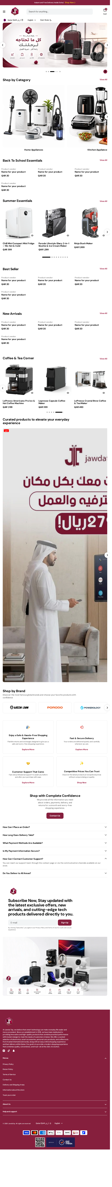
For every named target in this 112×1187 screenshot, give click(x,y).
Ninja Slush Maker (83, 243)
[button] (4, 12)
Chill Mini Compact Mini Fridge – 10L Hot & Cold (18, 244)
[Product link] (19, 222)
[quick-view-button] (32, 235)
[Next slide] (107, 232)
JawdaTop (11, 1123)
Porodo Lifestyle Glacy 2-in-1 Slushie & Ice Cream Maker (54, 244)
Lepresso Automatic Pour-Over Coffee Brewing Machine (17, 402)
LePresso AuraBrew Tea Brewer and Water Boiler (50, 402)
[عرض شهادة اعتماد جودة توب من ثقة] (60, 1142)
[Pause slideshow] (105, 71)
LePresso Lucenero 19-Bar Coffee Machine (87, 402)
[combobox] (59, 12)
